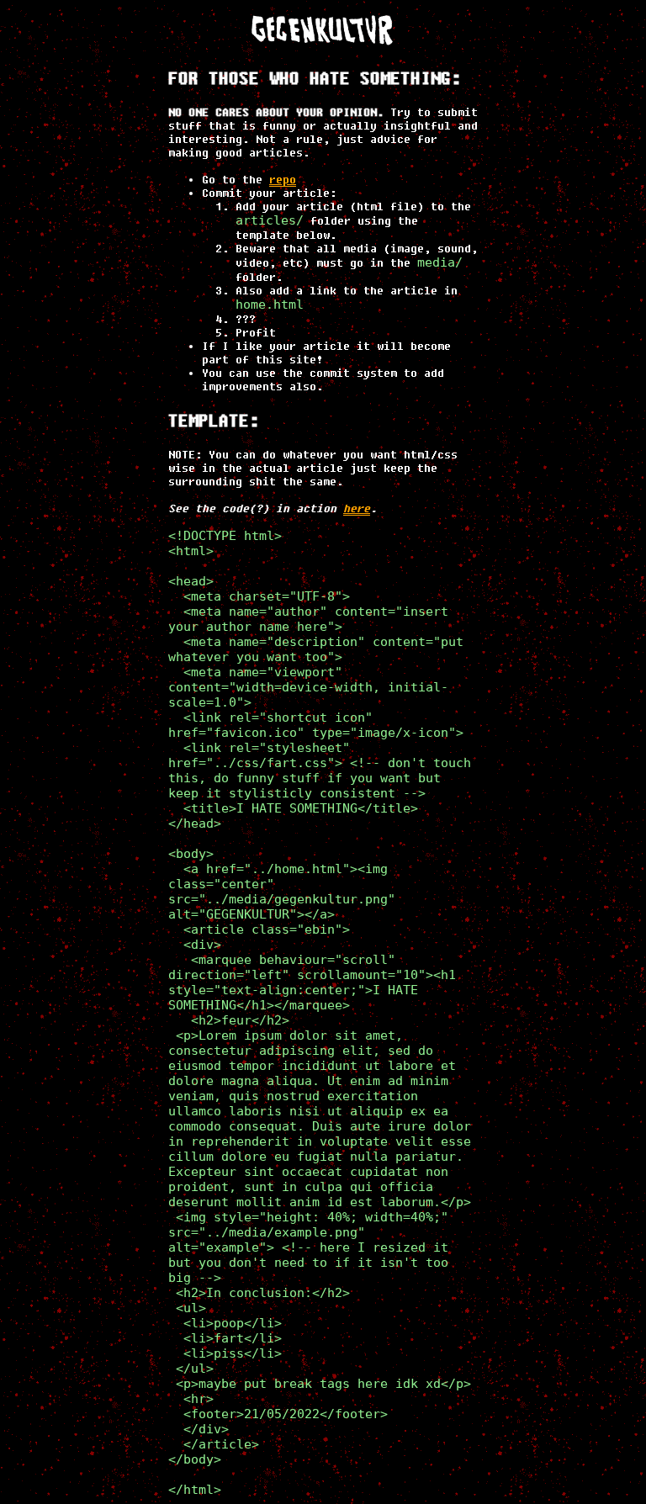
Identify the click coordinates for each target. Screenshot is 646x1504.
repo (282, 179)
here (356, 508)
